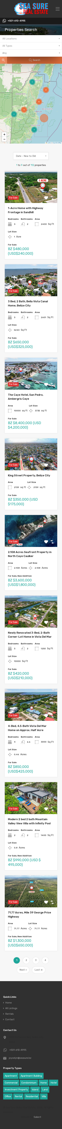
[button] (34, 129)
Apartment (11, 1075)
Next (22, 970)
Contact (9, 1019)
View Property (31, 196)
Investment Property (16, 1089)
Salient (37, 1117)
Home (8, 1003)
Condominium (28, 1082)
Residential (32, 1096)
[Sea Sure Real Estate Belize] (31, 13)
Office (8, 1096)
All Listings (11, 1008)
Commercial (11, 1082)
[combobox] (31, 38)
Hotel (54, 1082)
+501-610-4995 (16, 21)
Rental (18, 1096)
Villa (44, 1096)
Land (45, 1089)
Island (35, 1089)
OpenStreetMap (57, 143)
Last (37, 970)
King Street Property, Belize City (29, 475)
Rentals (9, 1014)
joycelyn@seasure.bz (20, 1058)
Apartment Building (31, 1075)
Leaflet (49, 143)
